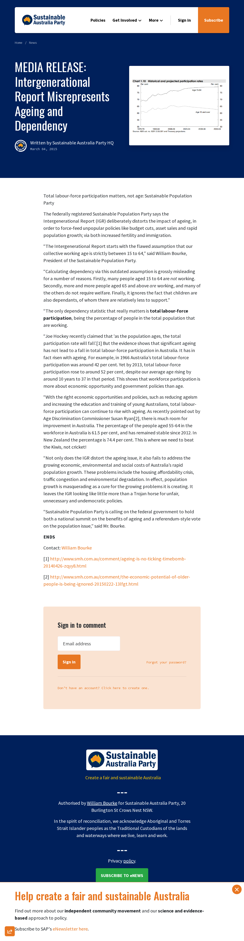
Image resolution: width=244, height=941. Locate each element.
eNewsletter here (70, 929)
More (153, 20)
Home (18, 42)
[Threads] (10, 834)
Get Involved (124, 20)
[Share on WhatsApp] (10, 921)
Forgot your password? (166, 662)
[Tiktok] (10, 896)
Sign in (184, 20)
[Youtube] (10, 884)
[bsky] (10, 859)
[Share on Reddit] (10, 872)
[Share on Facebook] (10, 810)
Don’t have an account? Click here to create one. (103, 688)
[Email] (10, 797)
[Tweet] (10, 847)
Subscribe (213, 20)
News (33, 42)
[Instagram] (10, 822)
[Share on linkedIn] (10, 909)
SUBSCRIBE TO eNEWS (122, 875)
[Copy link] (10, 785)
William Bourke (76, 548)
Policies (98, 20)
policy (129, 861)
